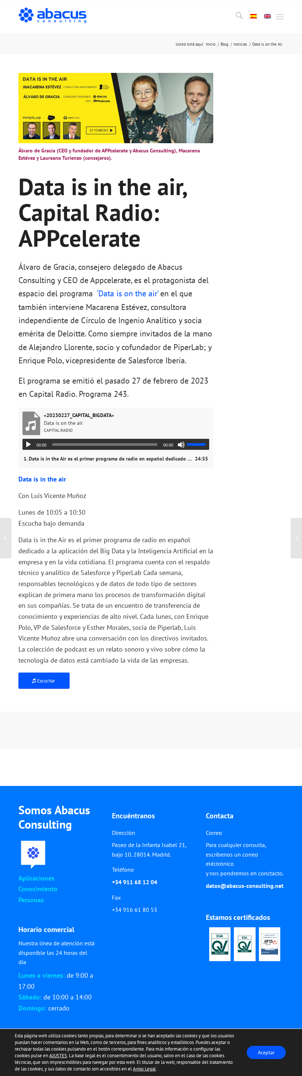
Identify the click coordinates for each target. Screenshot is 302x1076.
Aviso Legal (144, 1069)
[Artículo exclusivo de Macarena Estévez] (5, 538)
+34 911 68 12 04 (134, 882)
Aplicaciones (36, 878)
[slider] (198, 444)
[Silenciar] (181, 444)
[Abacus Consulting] (54, 16)
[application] (115, 444)
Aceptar (266, 1052)
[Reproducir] (28, 444)
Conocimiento (37, 889)
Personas (31, 900)
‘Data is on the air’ (126, 293)
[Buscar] (235, 16)
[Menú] (280, 17)
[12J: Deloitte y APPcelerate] (296, 538)
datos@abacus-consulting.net (245, 885)
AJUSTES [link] (58, 1055)
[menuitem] (235, 16)
